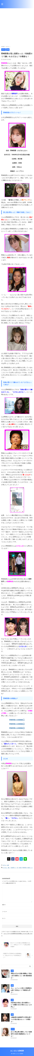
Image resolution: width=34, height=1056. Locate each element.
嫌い (9, 867)
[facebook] (13, 859)
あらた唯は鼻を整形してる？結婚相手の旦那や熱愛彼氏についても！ (21, 1034)
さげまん (5, 867)
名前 (3, 904)
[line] (25, 859)
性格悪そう (13, 867)
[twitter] (8, 859)
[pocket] (17, 859)
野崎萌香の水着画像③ (17, 728)
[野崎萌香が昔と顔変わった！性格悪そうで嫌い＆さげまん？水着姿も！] (21, 859)
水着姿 (20, 867)
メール (4, 911)
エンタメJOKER (17, 1051)
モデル (4, 865)
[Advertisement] (17, 26)
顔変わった (30, 867)
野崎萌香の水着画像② (17, 724)
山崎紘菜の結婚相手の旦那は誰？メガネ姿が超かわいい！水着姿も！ (21, 1019)
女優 (8, 865)
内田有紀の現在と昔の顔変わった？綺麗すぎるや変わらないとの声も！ (21, 1005)
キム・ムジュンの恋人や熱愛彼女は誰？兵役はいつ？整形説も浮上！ (21, 990)
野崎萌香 (24, 867)
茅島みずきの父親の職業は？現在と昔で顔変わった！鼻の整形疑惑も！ (21, 976)
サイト (4, 918)
